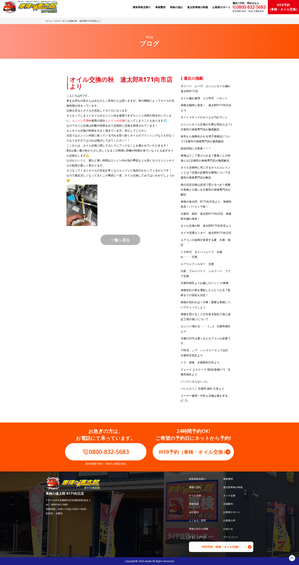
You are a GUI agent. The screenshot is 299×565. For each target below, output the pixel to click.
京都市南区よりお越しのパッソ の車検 (206, 283)
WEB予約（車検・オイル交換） (283, 7)
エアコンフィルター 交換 (197, 264)
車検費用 (228, 479)
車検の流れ (195, 487)
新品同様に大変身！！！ (196, 148)
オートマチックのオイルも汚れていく (204, 117)
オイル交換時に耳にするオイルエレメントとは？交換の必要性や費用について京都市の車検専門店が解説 (205, 172)
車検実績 (194, 503)
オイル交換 (195, 495)
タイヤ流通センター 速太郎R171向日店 (206, 233)
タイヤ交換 (229, 495)
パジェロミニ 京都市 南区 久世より (202, 388)
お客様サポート (221, 7)
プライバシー (230, 537)
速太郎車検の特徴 (233, 487)
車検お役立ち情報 (198, 528)
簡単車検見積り (142, 7)
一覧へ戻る (120, 239)
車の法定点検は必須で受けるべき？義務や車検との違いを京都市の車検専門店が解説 (205, 190)
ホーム (49, 20)
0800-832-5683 (251, 7)
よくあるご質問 (197, 520)
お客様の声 (229, 520)
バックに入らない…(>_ (194, 381)
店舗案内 (228, 503)
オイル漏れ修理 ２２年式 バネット (204, 98)
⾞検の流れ (176, 7)
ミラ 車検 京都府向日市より (200, 362)
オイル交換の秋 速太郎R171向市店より (206, 226)
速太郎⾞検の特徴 (197, 7)
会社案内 (194, 512)
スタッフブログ (197, 537)
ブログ (57, 20)
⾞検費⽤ (160, 7)
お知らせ (228, 528)
